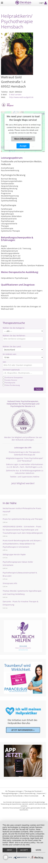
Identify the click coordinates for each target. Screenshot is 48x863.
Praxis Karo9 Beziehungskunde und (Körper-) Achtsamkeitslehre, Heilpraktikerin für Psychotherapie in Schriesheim (22, 543)
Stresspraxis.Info (10, 583)
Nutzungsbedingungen (10, 793)
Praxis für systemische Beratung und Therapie (22, 519)
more (38, 850)
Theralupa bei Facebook (32, 791)
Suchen (38, 389)
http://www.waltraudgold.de (21, 97)
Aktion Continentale (31, 796)
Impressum (41, 793)
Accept (23, 145)
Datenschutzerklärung (27, 793)
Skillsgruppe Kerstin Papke (14, 554)
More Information (23, 138)
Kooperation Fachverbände (13, 796)
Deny (9, 850)
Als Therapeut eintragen (14, 791)
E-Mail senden (15, 94)
